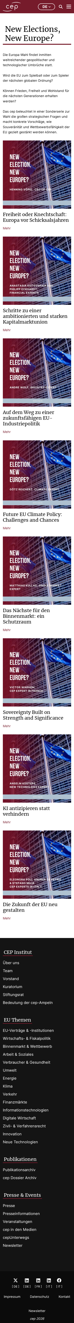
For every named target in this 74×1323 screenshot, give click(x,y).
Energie (10, 1078)
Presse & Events (22, 1195)
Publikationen (20, 1159)
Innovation (12, 1134)
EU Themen (17, 1020)
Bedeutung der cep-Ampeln (28, 1002)
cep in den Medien (19, 1229)
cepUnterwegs (16, 1237)
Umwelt (10, 1070)
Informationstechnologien (26, 1110)
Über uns (11, 963)
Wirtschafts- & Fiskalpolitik (27, 1038)
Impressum (12, 1297)
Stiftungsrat (13, 994)
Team (8, 971)
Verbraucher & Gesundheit (26, 1062)
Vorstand (11, 978)
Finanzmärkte (15, 1102)
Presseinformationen (21, 1213)
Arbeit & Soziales (18, 1054)
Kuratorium (12, 986)
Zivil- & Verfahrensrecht (24, 1126)
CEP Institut (18, 952)
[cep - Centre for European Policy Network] (12, 6)
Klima (8, 1086)
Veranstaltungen (17, 1221)
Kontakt (64, 1297)
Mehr (7, 228)
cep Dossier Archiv (19, 1178)
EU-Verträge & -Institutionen (28, 1030)
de (45, 7)
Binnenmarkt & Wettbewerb (27, 1046)
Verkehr (10, 1094)
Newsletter (12, 1245)
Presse (9, 1205)
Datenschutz (39, 1297)
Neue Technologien (20, 1142)
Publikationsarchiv (19, 1170)
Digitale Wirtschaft (19, 1118)
